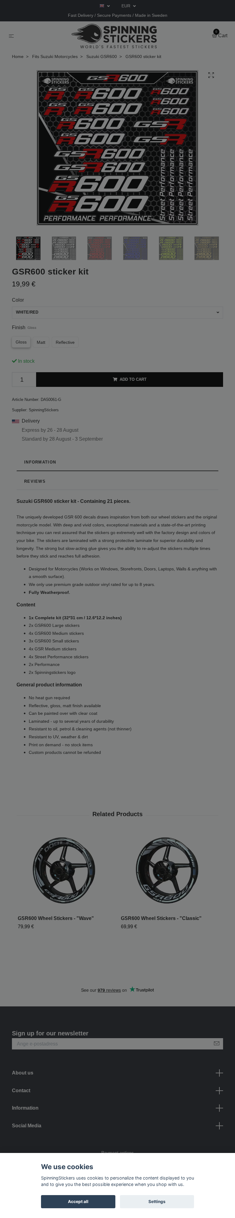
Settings (157, 1201)
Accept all (78, 1201)
